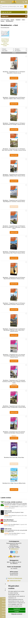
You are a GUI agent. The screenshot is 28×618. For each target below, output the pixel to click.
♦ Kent (23, 19)
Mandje (26, 1)
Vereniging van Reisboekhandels (15, 578)
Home (7, 19)
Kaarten (2, 21)
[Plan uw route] (16, 552)
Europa (12, 19)
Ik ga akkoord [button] (17, 609)
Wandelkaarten (9, 21)
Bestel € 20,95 (14, 78)
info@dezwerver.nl (15, 548)
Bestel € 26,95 (14, 155)
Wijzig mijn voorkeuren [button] (16, 614)
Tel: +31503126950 (23, 1)
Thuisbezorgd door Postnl (15, 580)
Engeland (18, 19)
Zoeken (25, 6)
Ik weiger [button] (17, 611)
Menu (3, 1)
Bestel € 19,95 (14, 489)
